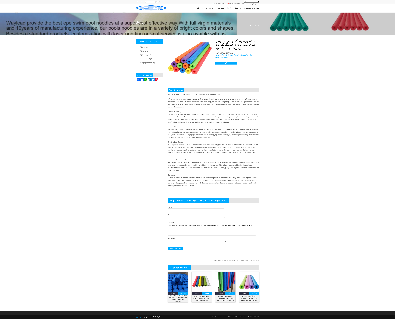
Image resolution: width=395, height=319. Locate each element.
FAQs (229, 8)
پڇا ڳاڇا (226, 63)
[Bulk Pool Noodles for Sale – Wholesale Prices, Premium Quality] (202, 291)
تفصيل (173, 293)
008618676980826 (220, 4)
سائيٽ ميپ (139, 317)
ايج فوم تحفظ (146, 55)
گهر (198, 8)
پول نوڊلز (256, 25)
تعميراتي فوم (146, 51)
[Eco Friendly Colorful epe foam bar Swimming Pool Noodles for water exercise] (178, 291)
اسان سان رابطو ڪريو (251, 8)
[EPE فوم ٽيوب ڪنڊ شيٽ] (151, 10)
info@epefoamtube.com (236, 4)
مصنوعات (221, 8)
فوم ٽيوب (144, 66)
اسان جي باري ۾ (208, 8)
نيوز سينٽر (238, 8)
